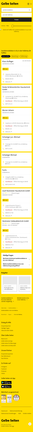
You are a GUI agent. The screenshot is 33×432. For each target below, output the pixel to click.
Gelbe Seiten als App (6, 341)
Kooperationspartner (7, 354)
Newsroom (4, 339)
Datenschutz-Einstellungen (8, 413)
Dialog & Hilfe (6, 322)
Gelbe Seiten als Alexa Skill (8, 345)
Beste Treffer (5, 56)
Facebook (4, 369)
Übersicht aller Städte (7, 330)
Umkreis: (5, 25)
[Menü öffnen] (31, 4)
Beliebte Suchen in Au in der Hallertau (23, 299)
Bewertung (15, 56)
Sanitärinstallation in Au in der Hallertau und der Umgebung (7, 299)
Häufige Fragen (5, 328)
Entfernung (24, 56)
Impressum (4, 411)
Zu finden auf (6, 363)
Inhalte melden (27, 413)
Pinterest (3, 371)
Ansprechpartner (6, 326)
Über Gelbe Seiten (7, 335)
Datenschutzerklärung (16, 411)
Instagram (4, 366)
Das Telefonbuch (5, 356)
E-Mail (6, 69)
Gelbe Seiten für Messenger (8, 343)
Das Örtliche (4, 358)
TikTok (3, 373)
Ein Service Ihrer (7, 425)
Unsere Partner (6, 350)
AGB (19, 413)
